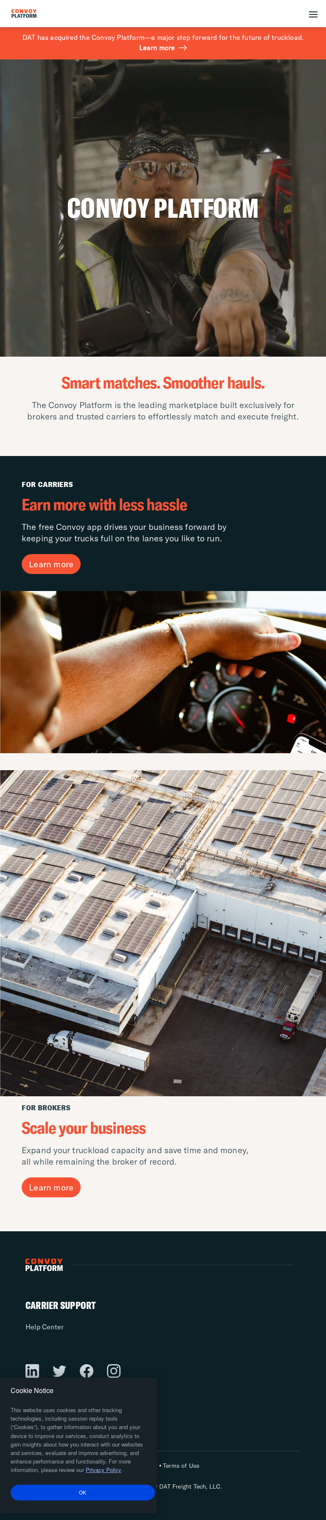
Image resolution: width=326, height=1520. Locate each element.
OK (83, 1492)
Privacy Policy (103, 1470)
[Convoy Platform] (33, 13)
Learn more (157, 47)
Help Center (44, 1327)
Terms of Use (181, 1465)
